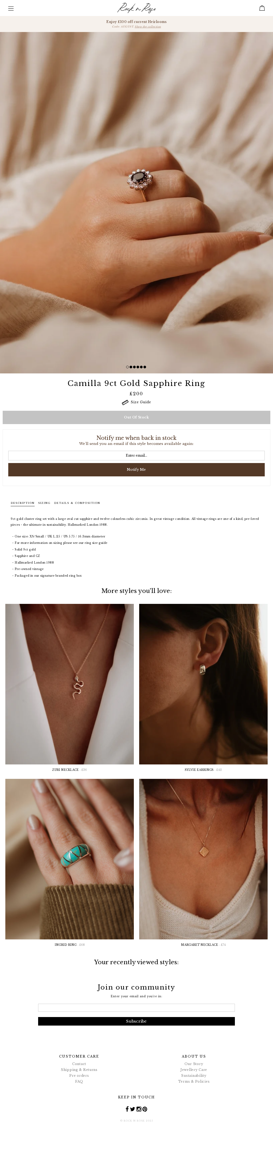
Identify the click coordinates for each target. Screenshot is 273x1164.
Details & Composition (77, 502)
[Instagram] (139, 1109)
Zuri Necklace (69, 770)
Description (23, 502)
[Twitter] (132, 1109)
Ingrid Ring (70, 945)
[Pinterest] (144, 1109)
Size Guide (140, 402)
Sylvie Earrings (203, 770)
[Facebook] (127, 1109)
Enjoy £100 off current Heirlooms (136, 24)
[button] (127, 367)
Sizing (44, 502)
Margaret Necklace (203, 945)
